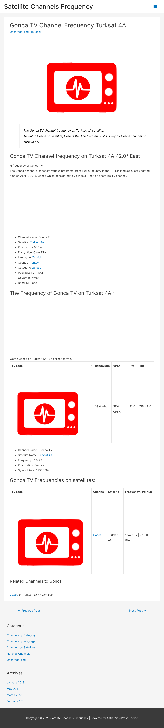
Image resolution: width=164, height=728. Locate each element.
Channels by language (21, 641)
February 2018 (16, 701)
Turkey (34, 262)
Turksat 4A (37, 242)
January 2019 (15, 682)
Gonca (97, 535)
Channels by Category (21, 635)
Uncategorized (19, 31)
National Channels (18, 653)
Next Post (137, 610)
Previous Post (29, 610)
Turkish (37, 257)
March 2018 (14, 695)
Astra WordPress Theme (122, 718)
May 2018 (13, 688)
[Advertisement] (82, 207)
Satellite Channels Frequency (48, 6)
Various (36, 267)
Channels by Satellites (21, 647)
